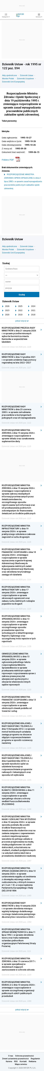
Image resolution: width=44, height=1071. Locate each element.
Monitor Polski (8, 79)
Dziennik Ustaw (26, 75)
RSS (16, 1061)
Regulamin (35, 1058)
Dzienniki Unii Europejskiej (13, 82)
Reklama (32, 1061)
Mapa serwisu (21, 1064)
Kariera (9, 1061)
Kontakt (23, 1061)
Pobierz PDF (8, 160)
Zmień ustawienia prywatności (15, 1058)
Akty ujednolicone (9, 75)
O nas (10, 1056)
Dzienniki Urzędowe (25, 79)
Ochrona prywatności (24, 1056)
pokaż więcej (21, 1010)
